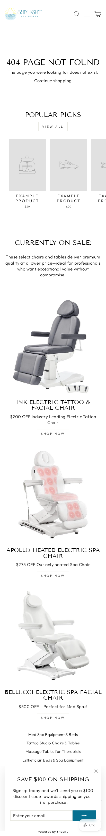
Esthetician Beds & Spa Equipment (52, 760)
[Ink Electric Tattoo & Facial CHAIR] (53, 346)
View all (53, 126)
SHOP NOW (53, 434)
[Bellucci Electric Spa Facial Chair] (53, 636)
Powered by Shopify (53, 831)
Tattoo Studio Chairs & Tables (53, 743)
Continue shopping (53, 80)
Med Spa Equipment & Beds (53, 734)
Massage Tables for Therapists (53, 751)
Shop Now (53, 576)
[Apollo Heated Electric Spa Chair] (53, 494)
